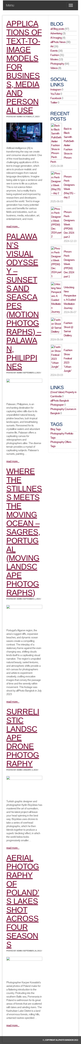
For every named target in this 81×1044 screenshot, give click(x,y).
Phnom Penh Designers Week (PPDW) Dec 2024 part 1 (69, 264)
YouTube (55, 93)
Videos (54, 68)
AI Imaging (56, 37)
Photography (57, 63)
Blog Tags (55, 429)
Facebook (55, 98)
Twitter (53, 102)
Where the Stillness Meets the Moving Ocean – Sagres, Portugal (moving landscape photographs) (24, 532)
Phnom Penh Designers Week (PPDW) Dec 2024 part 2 (69, 224)
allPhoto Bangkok (64, 1040)
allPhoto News (57, 42)
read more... (12, 226)
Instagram (55, 89)
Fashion (54, 55)
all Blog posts (57, 28)
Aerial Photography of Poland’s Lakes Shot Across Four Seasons (22, 901)
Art (51, 46)
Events (54, 50)
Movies (54, 59)
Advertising (56, 33)
